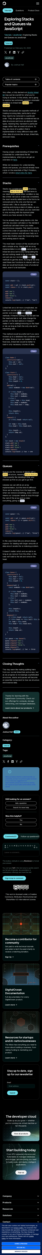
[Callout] (35, 846)
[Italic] (7, 846)
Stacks (7, 183)
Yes (21, 820)
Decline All (21, 1247)
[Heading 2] (23, 846)
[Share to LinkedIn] (14, 52)
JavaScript (17, 35)
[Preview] (34, 847)
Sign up (21, 1172)
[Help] (37, 847)
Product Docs (33, 10)
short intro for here (24, 173)
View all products (21, 1134)
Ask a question (21, 803)
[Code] (7, 847)
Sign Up (8, 957)
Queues (7, 466)
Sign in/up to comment (14, 878)
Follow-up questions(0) (30, 836)
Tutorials (7, 10)
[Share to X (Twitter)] (5, 52)
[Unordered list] (28, 846)
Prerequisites (11, 146)
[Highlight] (19, 846)
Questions (20, 10)
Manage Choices (21, 1251)
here (15, 160)
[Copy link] (23, 52)
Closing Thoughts (13, 663)
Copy (34, 274)
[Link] (14, 846)
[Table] (5, 847)
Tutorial (8, 43)
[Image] (16, 846)
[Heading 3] (25, 846)
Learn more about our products (18, 708)
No (21, 824)
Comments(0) (10, 836)
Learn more (10, 1005)
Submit (12, 1093)
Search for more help (21, 807)
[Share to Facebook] (10, 52)
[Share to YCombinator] (18, 52)
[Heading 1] (21, 846)
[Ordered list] (30, 846)
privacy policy (18, 1228)
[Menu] (37, 3)
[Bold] (5, 846)
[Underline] (10, 846)
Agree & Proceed (21, 1244)
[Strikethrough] (12, 846)
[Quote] (32, 846)
